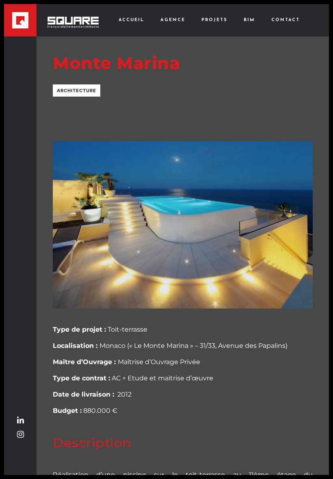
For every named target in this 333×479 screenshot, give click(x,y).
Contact (285, 20)
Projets (214, 20)
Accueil (131, 20)
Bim (249, 20)
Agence (172, 20)
